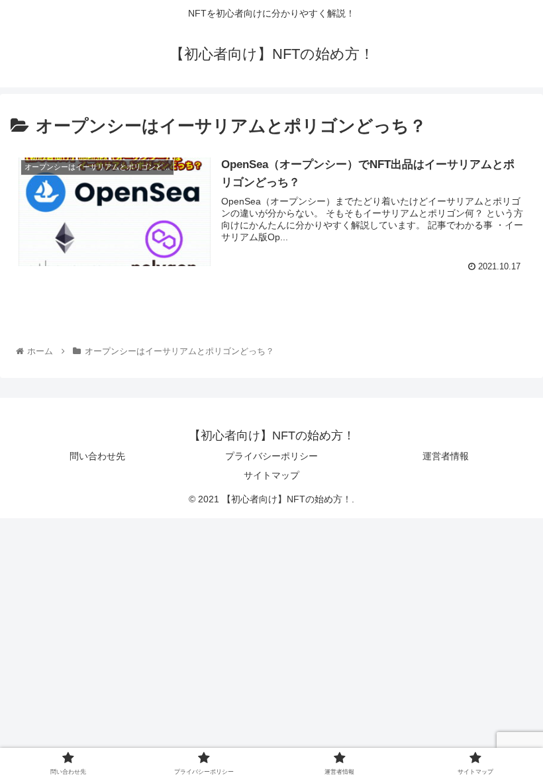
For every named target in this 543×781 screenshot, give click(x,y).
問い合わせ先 (97, 456)
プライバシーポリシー (271, 456)
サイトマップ (271, 475)
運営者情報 (445, 456)
